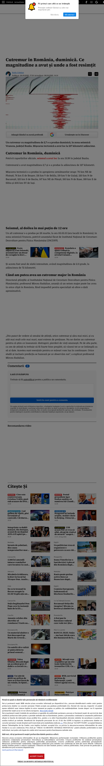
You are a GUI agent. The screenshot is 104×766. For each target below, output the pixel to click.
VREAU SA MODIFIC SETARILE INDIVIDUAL (36, 761)
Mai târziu (55, 14)
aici (61, 723)
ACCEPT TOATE (36, 756)
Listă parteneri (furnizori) (12, 750)
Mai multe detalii (46, 711)
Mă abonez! (70, 14)
